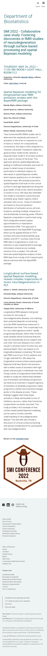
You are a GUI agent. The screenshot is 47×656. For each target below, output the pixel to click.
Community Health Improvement (13, 561)
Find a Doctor (7, 521)
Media (4, 556)
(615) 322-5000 (10, 607)
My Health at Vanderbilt (10, 577)
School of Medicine (8, 526)
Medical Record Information (11, 579)
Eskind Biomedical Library (11, 533)
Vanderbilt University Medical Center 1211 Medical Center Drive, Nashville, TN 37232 (17, 601)
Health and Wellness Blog (21, 505)
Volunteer (5, 552)
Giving (4, 549)
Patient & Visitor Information (12, 582)
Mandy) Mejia (27, 77)
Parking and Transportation (11, 524)
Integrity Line (6, 564)
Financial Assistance (9, 536)
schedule (20, 439)
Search (38, 6)
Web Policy (6, 559)
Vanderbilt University (9, 531)
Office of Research (8, 547)
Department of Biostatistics (18, 19)
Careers (5, 587)
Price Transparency (9, 589)
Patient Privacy (7, 554)
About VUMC (6, 519)
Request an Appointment (10, 584)
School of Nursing (8, 529)
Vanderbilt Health (8, 575)
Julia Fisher (13, 83)
